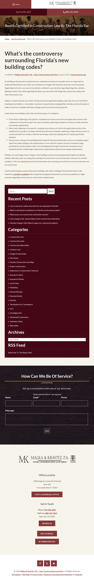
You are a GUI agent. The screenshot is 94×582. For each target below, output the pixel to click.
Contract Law (15, 249)
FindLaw (78, 574)
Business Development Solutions (58, 574)
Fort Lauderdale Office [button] (47, 494)
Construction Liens (17, 241)
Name (8, 397)
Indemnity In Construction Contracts (24, 271)
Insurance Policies (17, 279)
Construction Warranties (19, 245)
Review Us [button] (47, 523)
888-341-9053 (71, 12)
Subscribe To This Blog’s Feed (20, 352)
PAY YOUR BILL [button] (47, 534)
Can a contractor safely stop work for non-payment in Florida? (34, 206)
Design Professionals (18, 254)
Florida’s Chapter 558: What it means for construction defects (34, 223)
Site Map (26, 574)
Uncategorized (16, 313)
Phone (64, 397)
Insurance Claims (16, 275)
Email (36, 397)
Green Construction (17, 266)
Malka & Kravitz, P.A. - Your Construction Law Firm (36, 74)
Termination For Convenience (21, 304)
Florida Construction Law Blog (22, 262)
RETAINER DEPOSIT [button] (47, 541)
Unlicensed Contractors (19, 317)
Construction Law (78, 74)
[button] (16, 4)
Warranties (14, 325)
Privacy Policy (37, 574)
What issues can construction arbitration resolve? (29, 214)
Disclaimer (16, 574)
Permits (13, 300)
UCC (12, 309)
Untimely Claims (16, 321)
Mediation (14, 287)
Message (9, 410)
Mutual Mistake (16, 292)
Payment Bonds (16, 296)
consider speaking (21, 174)
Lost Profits (14, 283)
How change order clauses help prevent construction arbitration (35, 219)
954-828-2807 (24, 12)
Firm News (14, 258)
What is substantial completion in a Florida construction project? (35, 210)
